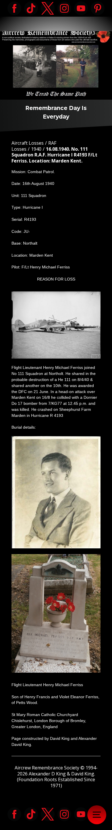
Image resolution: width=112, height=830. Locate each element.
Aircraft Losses (27, 143)
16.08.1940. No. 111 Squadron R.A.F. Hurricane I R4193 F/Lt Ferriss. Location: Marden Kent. (54, 155)
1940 (36, 149)
